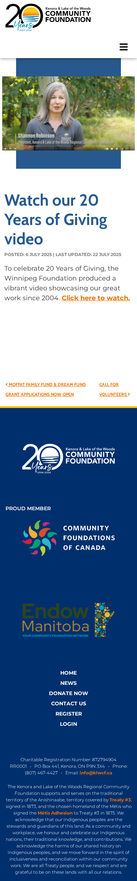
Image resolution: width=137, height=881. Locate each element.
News (68, 683)
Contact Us (68, 703)
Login (68, 724)
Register (69, 713)
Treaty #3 (120, 799)
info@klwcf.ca (96, 772)
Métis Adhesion (55, 813)
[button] (124, 46)
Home (68, 673)
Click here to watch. (96, 298)
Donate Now (68, 693)
